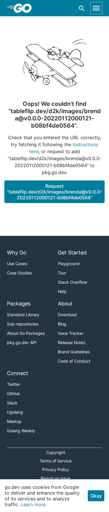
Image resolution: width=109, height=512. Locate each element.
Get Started (72, 252)
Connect (17, 373)
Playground (69, 263)
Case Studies (19, 272)
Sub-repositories (22, 323)
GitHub (13, 393)
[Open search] (82, 8)
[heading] (24, 8)
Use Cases (17, 263)
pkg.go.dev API (22, 342)
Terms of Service (56, 460)
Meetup (14, 421)
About (65, 304)
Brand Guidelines (74, 351)
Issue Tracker (70, 333)
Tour (62, 272)
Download (67, 314)
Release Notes (71, 342)
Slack (12, 402)
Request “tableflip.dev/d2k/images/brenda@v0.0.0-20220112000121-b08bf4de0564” (54, 191)
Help (62, 291)
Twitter (13, 384)
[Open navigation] (96, 8)
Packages (19, 304)
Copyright (55, 452)
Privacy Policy (55, 469)
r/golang (15, 412)
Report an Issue (55, 478)
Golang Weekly (21, 430)
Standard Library (23, 314)
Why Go (16, 252)
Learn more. (34, 504)
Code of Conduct (74, 361)
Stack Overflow (72, 282)
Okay (96, 496)
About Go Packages (26, 333)
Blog (62, 323)
